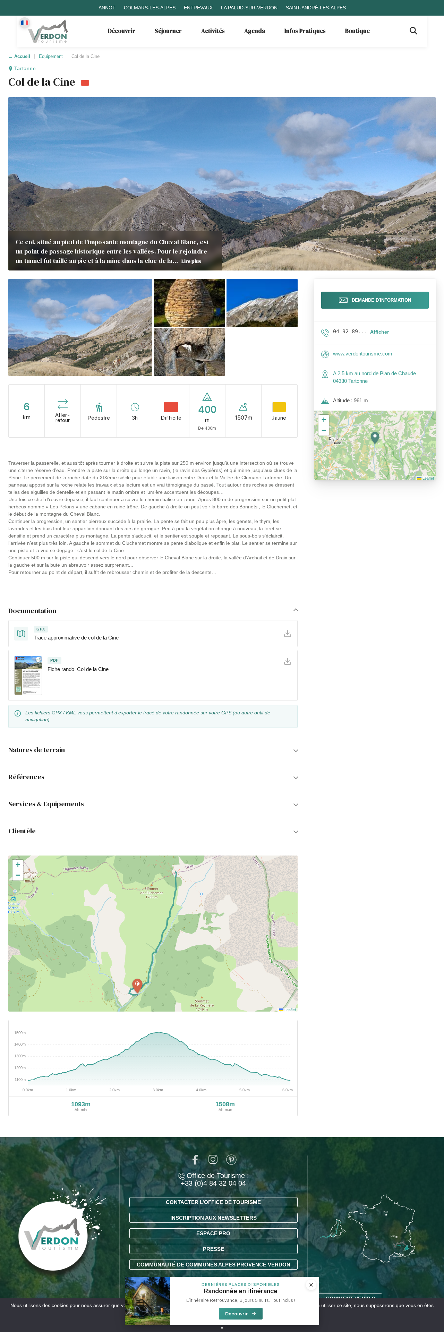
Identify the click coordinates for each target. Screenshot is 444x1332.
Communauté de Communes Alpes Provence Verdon (213, 1264)
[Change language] (24, 22)
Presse (213, 1249)
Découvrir (121, 31)
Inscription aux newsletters (213, 1218)
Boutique (357, 31)
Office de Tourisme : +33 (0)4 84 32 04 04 (215, 1179)
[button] (80, 327)
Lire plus (191, 261)
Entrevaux (198, 7)
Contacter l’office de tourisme (213, 1202)
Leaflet (289, 1009)
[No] (222, 1328)
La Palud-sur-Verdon (249, 7)
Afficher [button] (379, 331)
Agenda (254, 31)
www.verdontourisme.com (362, 353)
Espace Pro (213, 1233)
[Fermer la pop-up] (311, 1285)
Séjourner (168, 31)
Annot (107, 7)
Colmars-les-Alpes (150, 7)
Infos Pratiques (305, 31)
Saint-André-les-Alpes (316, 7)
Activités (213, 31)
